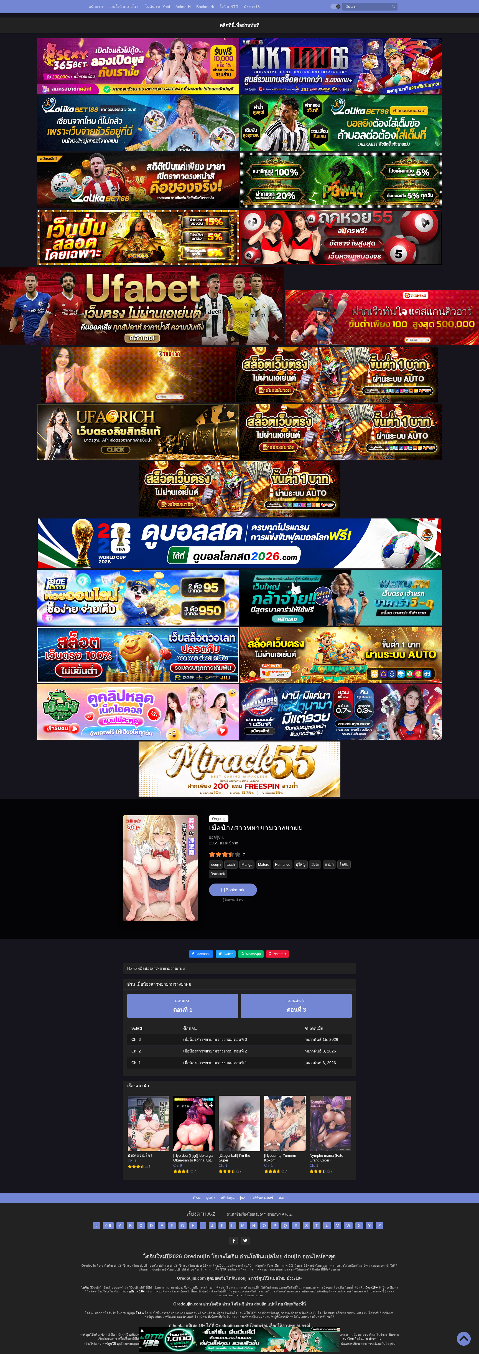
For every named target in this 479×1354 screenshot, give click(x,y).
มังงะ (315, 864)
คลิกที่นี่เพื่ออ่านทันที (239, 25)
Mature (263, 864)
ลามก (329, 864)
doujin (216, 864)
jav (242, 1198)
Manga (246, 864)
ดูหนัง (210, 1198)
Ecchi (231, 864)
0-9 (108, 1225)
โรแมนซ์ (218, 874)
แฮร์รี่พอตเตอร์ (261, 1198)
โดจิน (344, 864)
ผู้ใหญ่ (300, 864)
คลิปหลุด (228, 1198)
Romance (282, 864)
